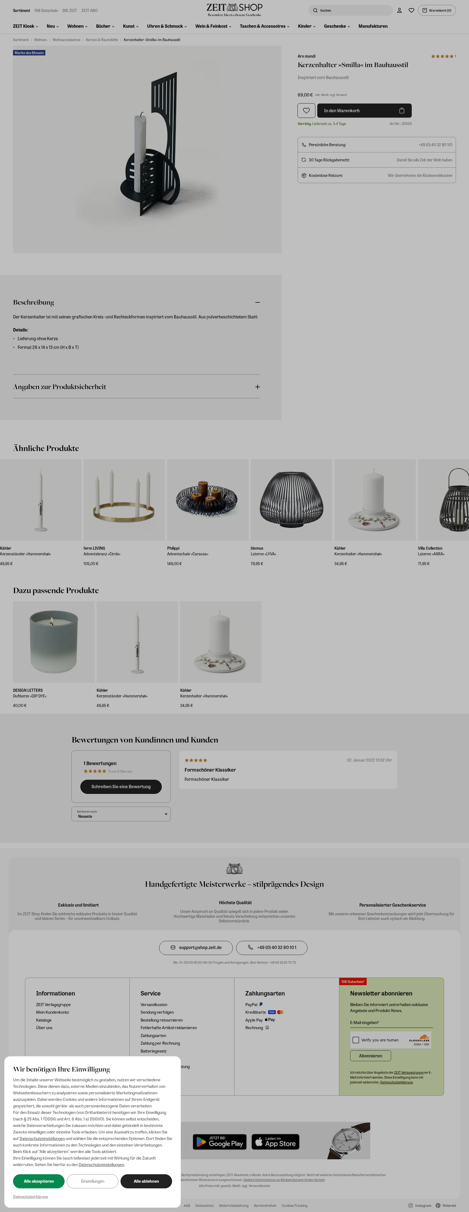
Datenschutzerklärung (30, 1196)
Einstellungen (92, 1181)
